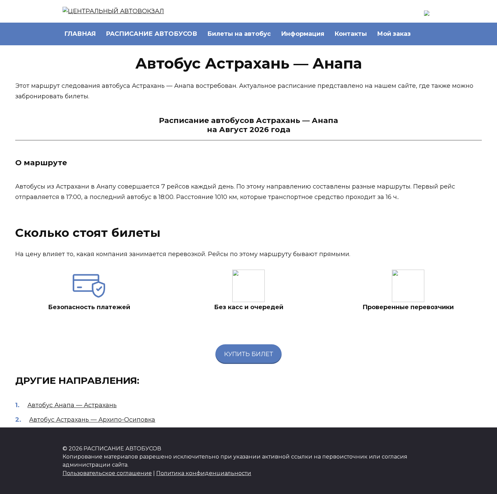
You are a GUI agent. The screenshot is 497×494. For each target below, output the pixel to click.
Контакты (350, 34)
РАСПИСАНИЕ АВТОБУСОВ (151, 34)
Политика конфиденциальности (203, 473)
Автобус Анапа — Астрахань (72, 405)
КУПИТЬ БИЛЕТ (248, 354)
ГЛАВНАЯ (80, 34)
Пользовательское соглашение (107, 473)
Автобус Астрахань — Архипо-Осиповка (92, 419)
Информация (302, 34)
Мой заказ (394, 34)
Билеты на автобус (239, 34)
